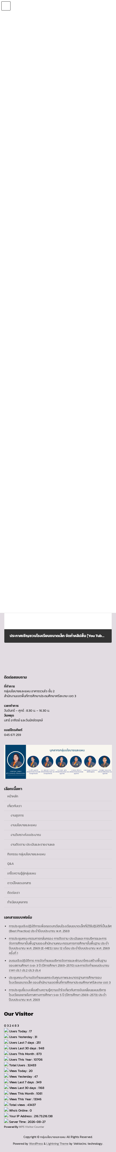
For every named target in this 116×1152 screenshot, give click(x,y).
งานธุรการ (17, 815)
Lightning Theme (57, 1143)
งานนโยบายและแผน (23, 825)
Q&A (10, 863)
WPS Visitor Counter (31, 1127)
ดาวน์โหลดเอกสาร (19, 883)
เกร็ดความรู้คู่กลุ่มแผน (21, 873)
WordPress (36, 1143)
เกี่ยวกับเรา (14, 805)
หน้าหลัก (12, 796)
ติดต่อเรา (13, 892)
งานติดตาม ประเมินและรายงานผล (32, 844)
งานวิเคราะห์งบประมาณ (26, 834)
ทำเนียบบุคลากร (17, 902)
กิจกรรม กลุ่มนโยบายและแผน (26, 854)
